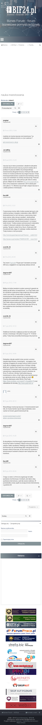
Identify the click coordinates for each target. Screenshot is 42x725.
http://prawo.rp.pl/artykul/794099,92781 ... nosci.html (20, 239)
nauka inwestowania (12, 94)
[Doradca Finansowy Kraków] (21, 618)
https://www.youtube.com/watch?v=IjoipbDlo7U (18, 381)
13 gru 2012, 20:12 (10, 401)
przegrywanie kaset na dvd (11, 416)
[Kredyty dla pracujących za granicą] (21, 638)
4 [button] (26, 112)
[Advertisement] (21, 70)
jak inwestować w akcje (10, 142)
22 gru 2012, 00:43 (10, 471)
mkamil (11, 100)
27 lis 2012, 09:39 (9, 257)
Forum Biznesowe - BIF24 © (25, 718)
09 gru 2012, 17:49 (10, 283)
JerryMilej (6, 150)
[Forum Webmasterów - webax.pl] (21, 705)
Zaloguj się (5, 523)
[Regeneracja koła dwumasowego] (21, 678)
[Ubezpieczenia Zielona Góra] (21, 658)
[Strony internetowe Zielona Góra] (21, 651)
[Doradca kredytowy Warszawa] (21, 698)
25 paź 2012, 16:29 (10, 160)
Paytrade (13, 263)
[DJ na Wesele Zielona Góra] (21, 671)
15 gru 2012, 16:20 (10, 436)
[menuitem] (6, 2)
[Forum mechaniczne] (21, 665)
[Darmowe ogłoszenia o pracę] (21, 631)
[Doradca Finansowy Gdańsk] (21, 611)
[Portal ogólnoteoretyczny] (21, 645)
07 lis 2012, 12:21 (9, 205)
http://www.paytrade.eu (30, 181)
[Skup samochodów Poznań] (21, 692)
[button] (29, 112)
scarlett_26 (7, 247)
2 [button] (21, 112)
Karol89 (5, 195)
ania (8, 391)
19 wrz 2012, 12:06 (10, 130)
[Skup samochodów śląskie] (21, 685)
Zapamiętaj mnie (8, 539)
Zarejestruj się (15, 523)
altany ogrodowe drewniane (12, 418)
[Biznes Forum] (21, 10)
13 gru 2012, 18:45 (10, 353)
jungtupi (5, 120)
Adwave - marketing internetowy (26, 721)
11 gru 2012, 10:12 (10, 326)
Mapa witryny (21, 722)
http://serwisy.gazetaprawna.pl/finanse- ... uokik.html (20, 235)
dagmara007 (7, 273)
